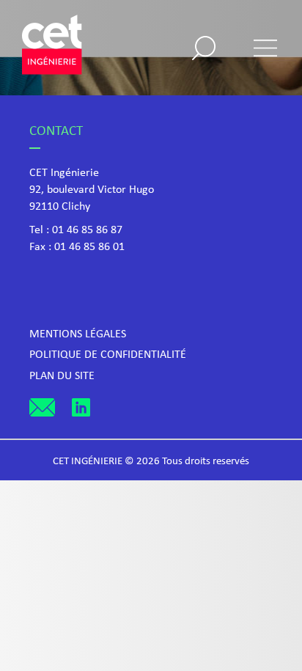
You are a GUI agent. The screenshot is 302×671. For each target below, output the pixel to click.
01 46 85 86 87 (87, 230)
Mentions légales (77, 334)
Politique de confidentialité (107, 355)
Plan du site (62, 376)
